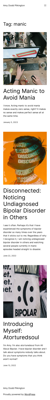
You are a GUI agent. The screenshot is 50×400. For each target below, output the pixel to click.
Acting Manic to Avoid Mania (24, 94)
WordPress (29, 394)
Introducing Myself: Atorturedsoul (21, 331)
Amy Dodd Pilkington (14, 5)
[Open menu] (45, 5)
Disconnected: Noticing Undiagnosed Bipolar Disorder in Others (24, 204)
